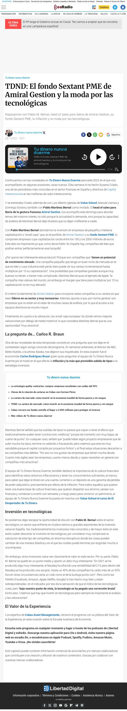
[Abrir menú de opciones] (118, 157)
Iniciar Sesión (122, 7)
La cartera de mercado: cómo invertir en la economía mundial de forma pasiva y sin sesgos (58, 398)
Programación (8, 14)
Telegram (76, 705)
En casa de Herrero (72, 14)
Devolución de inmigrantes (41, 1)
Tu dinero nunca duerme (17, 77)
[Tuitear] (89, 134)
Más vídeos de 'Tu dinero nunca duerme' (31, 416)
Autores (110, 695)
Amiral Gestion (51, 212)
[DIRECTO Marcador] (115, 7)
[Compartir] (83, 134)
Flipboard (71, 705)
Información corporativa (26, 695)
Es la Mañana (41, 14)
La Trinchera (91, 14)
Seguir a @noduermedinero (44, 132)
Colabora (104, 7)
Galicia (104, 14)
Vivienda (99, 1)
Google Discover (66, 705)
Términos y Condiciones (55, 695)
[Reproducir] (98, 157)
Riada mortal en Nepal (85, 1)
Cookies (75, 695)
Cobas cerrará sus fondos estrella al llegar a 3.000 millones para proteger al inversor (55, 410)
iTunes (82, 705)
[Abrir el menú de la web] (27, 7)
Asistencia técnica (93, 695)
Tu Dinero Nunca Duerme (65, 180)
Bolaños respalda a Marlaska (64, 1)
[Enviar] (95, 134)
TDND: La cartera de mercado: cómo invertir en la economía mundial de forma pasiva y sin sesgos (62, 404)
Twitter (50, 705)
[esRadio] (63, 7)
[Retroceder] (84, 157)
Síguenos (115, 135)
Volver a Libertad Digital (94, 7)
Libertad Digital (63, 688)
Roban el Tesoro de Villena (114, 1)
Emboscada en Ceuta (21, 1)
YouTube (60, 705)
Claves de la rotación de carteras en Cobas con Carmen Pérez (43, 392)
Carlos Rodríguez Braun (35, 356)
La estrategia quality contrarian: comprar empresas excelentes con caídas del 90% (54, 386)
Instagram (55, 705)
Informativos (25, 14)
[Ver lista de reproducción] (116, 169)
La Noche (55, 14)
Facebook (44, 705)
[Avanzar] (112, 157)
